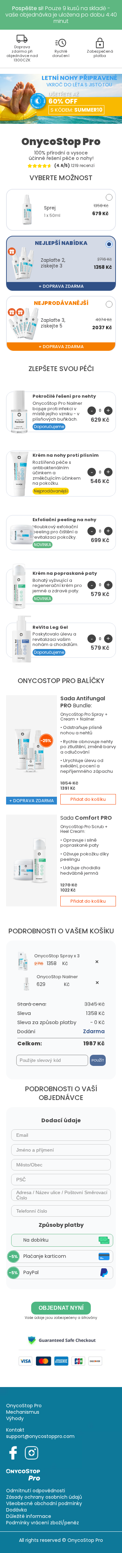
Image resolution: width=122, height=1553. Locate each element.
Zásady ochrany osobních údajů (44, 1497)
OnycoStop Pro (24, 1405)
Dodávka (16, 1509)
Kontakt (15, 1430)
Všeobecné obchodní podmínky (44, 1503)
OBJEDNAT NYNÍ (61, 1308)
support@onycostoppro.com (40, 1436)
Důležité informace (28, 1516)
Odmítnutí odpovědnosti (35, 1490)
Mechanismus (22, 1412)
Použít (98, 1060)
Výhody (15, 1418)
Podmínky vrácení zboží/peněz (42, 1522)
